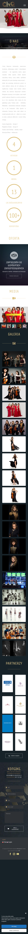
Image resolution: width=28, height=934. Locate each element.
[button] (26, 913)
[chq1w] (14, 437)
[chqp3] (14, 522)
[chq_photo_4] (14, 420)
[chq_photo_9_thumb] (14, 641)
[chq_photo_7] (14, 607)
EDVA (19, 850)
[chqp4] (14, 556)
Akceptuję (14, 926)
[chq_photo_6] (14, 590)
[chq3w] (14, 471)
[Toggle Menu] (24, 5)
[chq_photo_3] (14, 403)
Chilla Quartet (19, 848)
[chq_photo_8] (14, 624)
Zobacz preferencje (14, 930)
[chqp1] (14, 505)
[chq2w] (14, 454)
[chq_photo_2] (14, 386)
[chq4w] (14, 488)
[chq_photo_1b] (14, 369)
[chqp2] (14, 539)
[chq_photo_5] (14, 573)
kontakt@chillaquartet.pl (14, 775)
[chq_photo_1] (14, 352)
